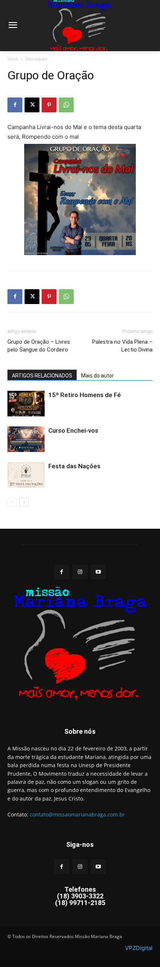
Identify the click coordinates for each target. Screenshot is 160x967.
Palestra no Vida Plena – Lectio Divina (122, 346)
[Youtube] (98, 572)
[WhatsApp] (66, 105)
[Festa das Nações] (26, 475)
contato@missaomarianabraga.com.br (77, 814)
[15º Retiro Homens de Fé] (26, 403)
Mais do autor (97, 376)
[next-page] (24, 502)
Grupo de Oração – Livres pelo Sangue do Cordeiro (38, 346)
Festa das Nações (74, 466)
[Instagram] (80, 572)
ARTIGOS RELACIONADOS (42, 376)
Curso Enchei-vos (73, 430)
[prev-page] (12, 502)
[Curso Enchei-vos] (26, 439)
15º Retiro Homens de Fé (84, 395)
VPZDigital (139, 947)
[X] (32, 105)
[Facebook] (14, 105)
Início (12, 59)
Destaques (36, 59)
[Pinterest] (49, 105)
